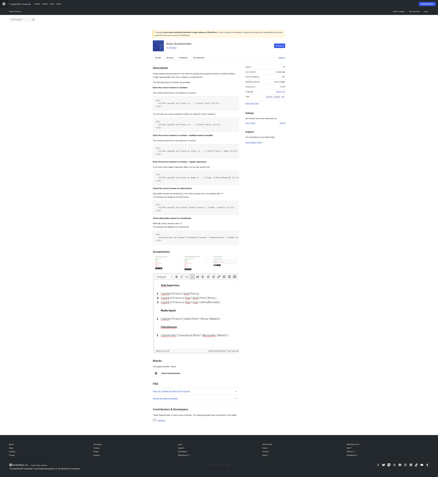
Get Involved (267, 444)
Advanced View (252, 103)
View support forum (253, 142)
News (11, 448)
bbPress (351, 451)
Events (264, 448)
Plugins (96, 451)
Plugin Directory (15, 11)
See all (282, 123)
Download (280, 46)
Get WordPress (427, 4)
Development (198, 58)
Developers (182, 451)
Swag (265, 455)
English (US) (280, 92)
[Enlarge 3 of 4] (236, 259)
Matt (349, 448)
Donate (266, 451)
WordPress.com (354, 444)
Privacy (12, 455)
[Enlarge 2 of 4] (206, 259)
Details (158, 58)
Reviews (169, 58)
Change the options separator (165, 398)
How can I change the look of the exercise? (171, 391)
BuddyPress (352, 455)
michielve (173, 48)
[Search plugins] (33, 19)
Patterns (97, 455)
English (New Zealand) (39, 465)
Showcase (97, 444)
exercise (269, 97)
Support (282, 58)
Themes (97, 448)
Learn (180, 444)
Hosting (12, 451)
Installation (183, 58)
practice (277, 97)
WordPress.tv (184, 455)
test (283, 97)
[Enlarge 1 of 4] (177, 259)
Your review (250, 123)
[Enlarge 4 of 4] (236, 276)
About (11, 444)
